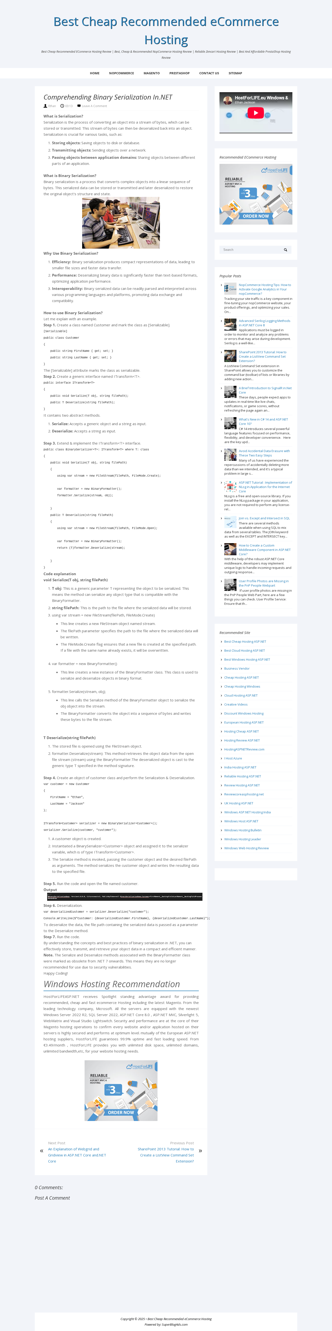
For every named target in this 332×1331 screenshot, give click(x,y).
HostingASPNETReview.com (244, 749)
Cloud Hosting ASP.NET (241, 695)
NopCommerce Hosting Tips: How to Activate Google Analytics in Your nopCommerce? (265, 289)
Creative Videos (236, 704)
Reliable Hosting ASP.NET (242, 776)
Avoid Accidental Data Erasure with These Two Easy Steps (264, 453)
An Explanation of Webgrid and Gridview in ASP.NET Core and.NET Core (77, 1154)
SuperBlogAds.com (175, 1324)
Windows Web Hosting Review (246, 848)
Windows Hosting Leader (242, 839)
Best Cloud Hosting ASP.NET (244, 650)
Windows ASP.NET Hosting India (247, 812)
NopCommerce (121, 73)
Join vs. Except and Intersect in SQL (264, 518)
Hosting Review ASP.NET (242, 740)
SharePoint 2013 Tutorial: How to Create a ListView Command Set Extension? (166, 1154)
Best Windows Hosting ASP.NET (247, 659)
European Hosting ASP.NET (244, 722)
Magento (152, 73)
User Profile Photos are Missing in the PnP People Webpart (264, 583)
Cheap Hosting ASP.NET (241, 677)
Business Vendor (237, 668)
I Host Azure (233, 758)
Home (94, 73)
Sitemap (235, 73)
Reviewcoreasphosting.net (244, 794)
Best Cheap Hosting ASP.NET (245, 641)
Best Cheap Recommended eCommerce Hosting (180, 1319)
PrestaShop (179, 73)
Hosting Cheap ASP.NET (241, 731)
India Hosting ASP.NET (240, 767)
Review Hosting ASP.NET (242, 785)
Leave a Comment (94, 106)
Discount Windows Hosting (243, 713)
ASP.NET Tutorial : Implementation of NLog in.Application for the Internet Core (265, 486)
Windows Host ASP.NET (241, 821)
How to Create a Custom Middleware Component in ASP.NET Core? (265, 549)
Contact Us (209, 73)
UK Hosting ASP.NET (238, 803)
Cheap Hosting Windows (242, 686)
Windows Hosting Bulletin (243, 830)
